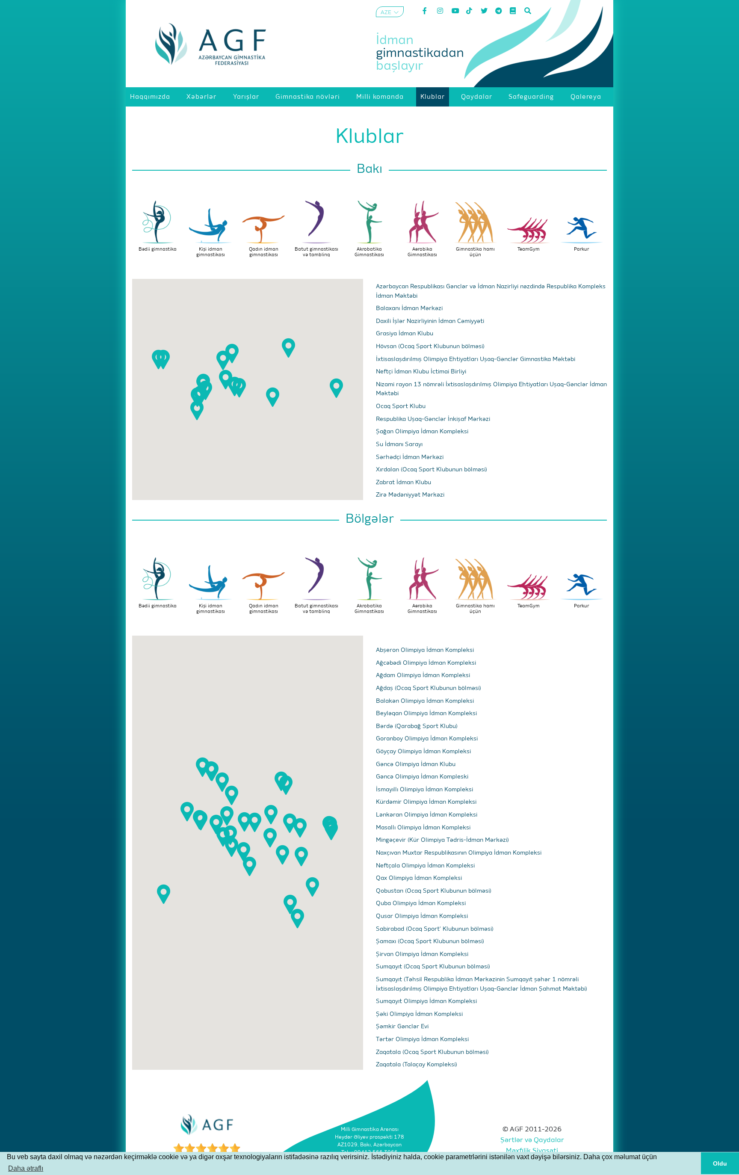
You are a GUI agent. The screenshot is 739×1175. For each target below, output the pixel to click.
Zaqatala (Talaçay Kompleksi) (416, 1065)
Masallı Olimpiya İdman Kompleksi (423, 828)
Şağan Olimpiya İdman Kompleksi (422, 432)
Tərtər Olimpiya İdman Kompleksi (422, 1039)
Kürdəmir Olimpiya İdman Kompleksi (426, 802)
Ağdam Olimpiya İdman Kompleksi (423, 675)
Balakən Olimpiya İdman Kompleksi (425, 701)
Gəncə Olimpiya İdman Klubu (415, 764)
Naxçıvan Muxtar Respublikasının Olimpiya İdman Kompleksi (458, 853)
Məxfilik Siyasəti (532, 1151)
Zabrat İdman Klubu (403, 482)
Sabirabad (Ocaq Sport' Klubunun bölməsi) (435, 929)
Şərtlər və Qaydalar (532, 1140)
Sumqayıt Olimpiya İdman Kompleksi (426, 1001)
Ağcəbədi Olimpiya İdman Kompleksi (426, 663)
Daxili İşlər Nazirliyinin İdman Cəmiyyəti (430, 321)
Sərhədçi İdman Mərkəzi (409, 457)
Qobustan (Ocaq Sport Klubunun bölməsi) (433, 891)
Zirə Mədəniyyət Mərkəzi (410, 495)
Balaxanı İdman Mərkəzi (409, 308)
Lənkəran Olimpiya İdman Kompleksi (426, 815)
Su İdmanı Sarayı (399, 444)
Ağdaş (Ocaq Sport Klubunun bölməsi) (428, 688)
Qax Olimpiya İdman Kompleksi (419, 878)
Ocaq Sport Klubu (401, 406)
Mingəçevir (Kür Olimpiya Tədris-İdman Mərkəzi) (442, 840)
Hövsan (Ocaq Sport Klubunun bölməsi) (430, 346)
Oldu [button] (720, 1163)
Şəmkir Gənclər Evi (402, 1027)
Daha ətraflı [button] (25, 1168)
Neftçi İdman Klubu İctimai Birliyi (421, 372)
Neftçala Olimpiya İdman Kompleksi (425, 866)
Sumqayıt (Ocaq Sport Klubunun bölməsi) (433, 967)
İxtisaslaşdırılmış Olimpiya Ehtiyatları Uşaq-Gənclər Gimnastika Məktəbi (475, 359)
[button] (223, 360)
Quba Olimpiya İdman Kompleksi (421, 903)
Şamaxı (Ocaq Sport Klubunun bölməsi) (430, 941)
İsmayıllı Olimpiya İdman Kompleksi (424, 790)
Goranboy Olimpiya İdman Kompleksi (427, 739)
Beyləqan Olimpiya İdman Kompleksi (426, 713)
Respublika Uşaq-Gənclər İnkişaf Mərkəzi (433, 419)
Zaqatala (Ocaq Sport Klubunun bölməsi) (432, 1052)
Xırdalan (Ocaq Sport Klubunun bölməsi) (431, 470)
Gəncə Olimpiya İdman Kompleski (422, 777)
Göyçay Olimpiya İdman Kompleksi (423, 752)
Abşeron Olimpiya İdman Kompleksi (425, 650)
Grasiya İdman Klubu (404, 334)
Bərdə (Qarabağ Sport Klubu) (417, 726)
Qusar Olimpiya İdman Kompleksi (422, 916)
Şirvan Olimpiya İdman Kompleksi (422, 954)
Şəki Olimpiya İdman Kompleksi (419, 1014)
